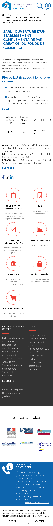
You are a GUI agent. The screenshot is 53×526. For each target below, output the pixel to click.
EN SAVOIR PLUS (41, 516)
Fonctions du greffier (12, 389)
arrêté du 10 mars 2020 (40, 145)
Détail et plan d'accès (37, 502)
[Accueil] (3, 15)
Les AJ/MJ (34, 352)
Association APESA (39, 348)
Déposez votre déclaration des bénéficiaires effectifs (13, 355)
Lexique (33, 369)
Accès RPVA (8, 362)
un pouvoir (12, 88)
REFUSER (13, 521)
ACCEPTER (39, 521)
